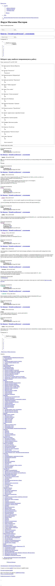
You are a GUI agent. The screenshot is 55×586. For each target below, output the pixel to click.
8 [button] (3, 55)
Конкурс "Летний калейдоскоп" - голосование (17, 34)
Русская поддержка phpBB (7, 570)
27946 (10, 191)
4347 (10, 226)
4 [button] (3, 50)
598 (10, 168)
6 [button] (3, 52)
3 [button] (3, 49)
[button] (3, 41)
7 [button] (3, 53)
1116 (10, 287)
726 (10, 150)
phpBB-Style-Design (20, 572)
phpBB (10, 568)
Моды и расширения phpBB (7, 573)
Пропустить (3, 3)
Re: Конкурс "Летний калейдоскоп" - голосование (15, 154)
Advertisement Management (15, 565)
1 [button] (3, 46)
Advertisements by (4, 565)
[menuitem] (10, 8)
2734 (10, 242)
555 (10, 263)
